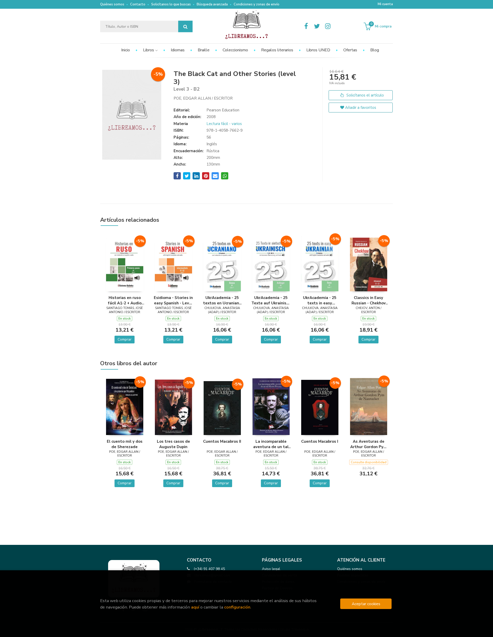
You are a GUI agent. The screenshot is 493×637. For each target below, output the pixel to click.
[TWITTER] (317, 26)
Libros (149, 50)
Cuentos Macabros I (319, 441)
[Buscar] (185, 26)
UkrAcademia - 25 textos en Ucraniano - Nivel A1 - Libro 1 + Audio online (222, 300)
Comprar (124, 339)
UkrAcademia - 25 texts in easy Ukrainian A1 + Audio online (319, 300)
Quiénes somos (112, 4)
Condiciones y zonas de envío (256, 4)
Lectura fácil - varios (224, 123)
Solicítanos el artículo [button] (364, 95)
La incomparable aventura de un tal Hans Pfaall (271, 444)
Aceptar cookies (366, 603)
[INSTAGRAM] (328, 26)
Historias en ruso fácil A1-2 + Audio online (124, 300)
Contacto (137, 4)
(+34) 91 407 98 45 (209, 568)
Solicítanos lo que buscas (171, 4)
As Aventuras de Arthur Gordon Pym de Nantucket (368, 444)
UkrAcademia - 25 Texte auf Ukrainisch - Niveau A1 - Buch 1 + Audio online (270, 300)
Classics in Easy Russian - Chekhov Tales (369, 300)
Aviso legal (271, 568)
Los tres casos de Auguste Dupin (173, 444)
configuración (237, 607)
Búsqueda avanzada (212, 4)
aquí (195, 607)
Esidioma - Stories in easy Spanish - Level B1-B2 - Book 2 (173, 300)
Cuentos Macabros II (222, 441)
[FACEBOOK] (306, 26)
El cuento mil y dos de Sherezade (125, 444)
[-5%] (124, 264)
